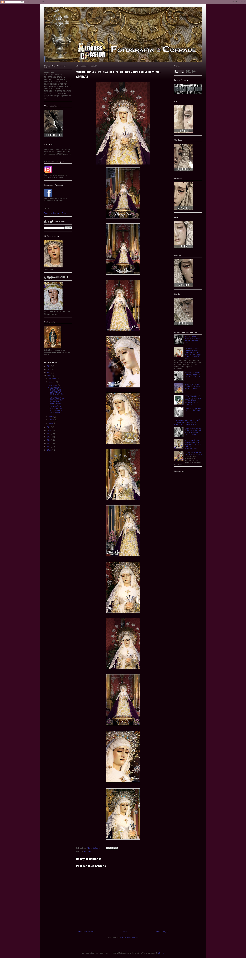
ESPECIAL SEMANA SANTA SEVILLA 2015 (193, 453)
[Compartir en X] (112, 848)
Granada (87, 851)
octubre (52, 382)
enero (51, 423)
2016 (49, 437)
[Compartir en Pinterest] (116, 848)
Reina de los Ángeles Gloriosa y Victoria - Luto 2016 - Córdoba (193, 374)
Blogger (161, 953)
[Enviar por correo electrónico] (107, 848)
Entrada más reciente (86, 931)
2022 (49, 369)
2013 (49, 447)
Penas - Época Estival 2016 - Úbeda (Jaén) (193, 409)
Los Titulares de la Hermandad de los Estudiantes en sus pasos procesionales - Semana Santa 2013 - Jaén (193, 353)
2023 (49, 366)
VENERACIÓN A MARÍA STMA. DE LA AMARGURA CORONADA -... (56, 400)
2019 (49, 427)
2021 (49, 372)
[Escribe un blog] (109, 848)
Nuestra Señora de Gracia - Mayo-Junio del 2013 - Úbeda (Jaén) (192, 387)
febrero (52, 420)
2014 (49, 443)
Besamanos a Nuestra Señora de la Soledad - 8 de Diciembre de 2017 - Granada (193, 431)
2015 (49, 440)
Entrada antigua (162, 931)
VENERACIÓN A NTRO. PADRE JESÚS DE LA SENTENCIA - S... (56, 391)
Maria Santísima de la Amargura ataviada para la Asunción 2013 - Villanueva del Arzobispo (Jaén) (193, 444)
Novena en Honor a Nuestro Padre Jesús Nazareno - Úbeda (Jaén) (192, 339)
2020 (49, 376)
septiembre (53, 385)
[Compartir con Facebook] (114, 848)
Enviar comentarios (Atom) (128, 937)
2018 (49, 430)
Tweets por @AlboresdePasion (55, 213)
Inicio (125, 931)
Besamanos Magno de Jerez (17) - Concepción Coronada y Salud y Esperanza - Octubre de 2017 (187, 422)
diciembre (53, 379)
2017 (49, 434)
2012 (49, 450)
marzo (51, 417)
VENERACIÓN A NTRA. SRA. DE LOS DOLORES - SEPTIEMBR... (55, 409)
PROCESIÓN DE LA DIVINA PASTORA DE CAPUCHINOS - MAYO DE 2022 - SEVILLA (193, 400)
